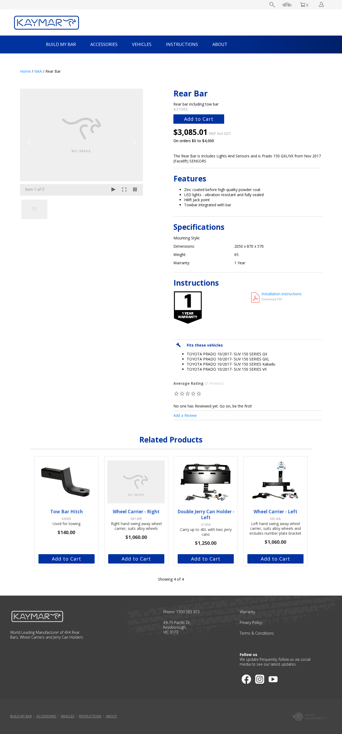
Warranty (247, 611)
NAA (38, 71)
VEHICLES (141, 44)
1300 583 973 (188, 611)
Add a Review (185, 415)
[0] (176, 393)
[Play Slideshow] (113, 190)
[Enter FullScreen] (124, 190)
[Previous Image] (29, 142)
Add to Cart (198, 119)
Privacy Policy (251, 622)
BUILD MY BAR (61, 44)
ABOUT (219, 44)
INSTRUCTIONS (182, 44)
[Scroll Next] (133, 209)
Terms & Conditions (257, 633)
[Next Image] (133, 142)
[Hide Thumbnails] (135, 190)
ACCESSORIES (104, 44)
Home (25, 71)
